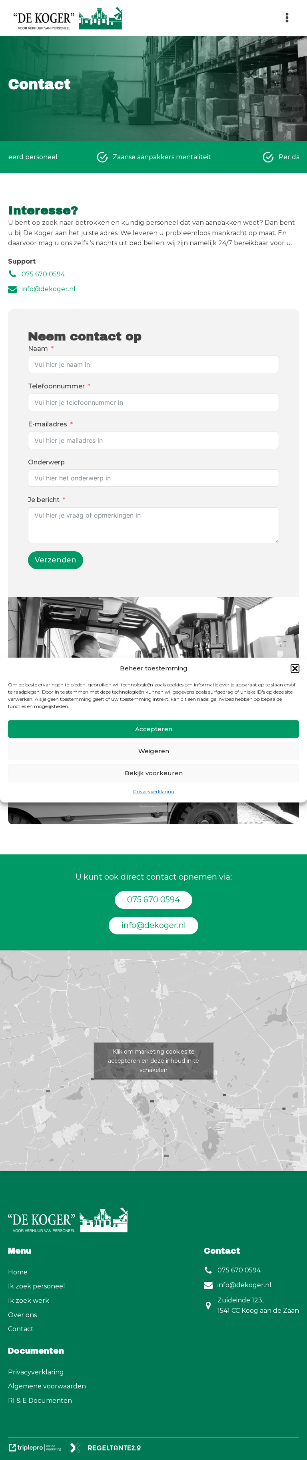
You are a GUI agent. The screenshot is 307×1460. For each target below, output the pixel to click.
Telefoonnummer (56, 386)
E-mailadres (47, 424)
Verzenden (55, 560)
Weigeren (153, 751)
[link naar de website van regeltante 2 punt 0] (109, 1450)
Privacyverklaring (153, 791)
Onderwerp (46, 462)
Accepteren (153, 729)
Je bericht (44, 500)
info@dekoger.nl (153, 925)
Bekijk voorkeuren (154, 773)
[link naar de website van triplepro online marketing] (39, 1450)
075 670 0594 (153, 899)
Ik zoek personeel (36, 1286)
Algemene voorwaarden (47, 1386)
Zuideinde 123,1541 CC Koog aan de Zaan (258, 1305)
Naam (38, 348)
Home (18, 1272)
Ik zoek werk (28, 1300)
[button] (295, 668)
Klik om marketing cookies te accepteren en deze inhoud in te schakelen (153, 1060)
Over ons (22, 1315)
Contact (21, 1329)
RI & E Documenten (40, 1400)
